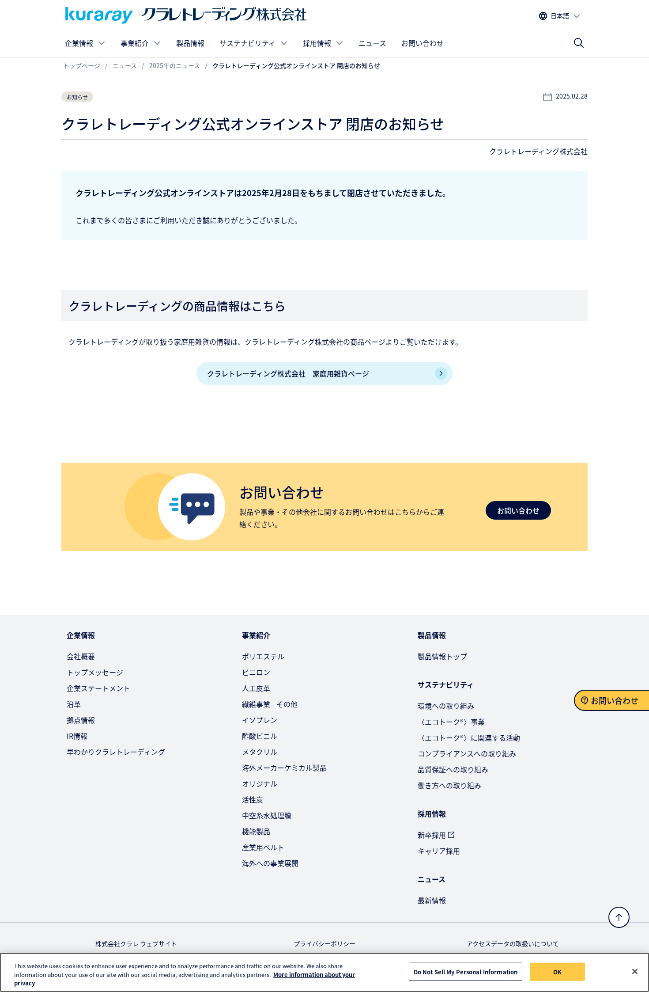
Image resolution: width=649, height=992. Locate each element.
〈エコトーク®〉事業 (451, 721)
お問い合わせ (422, 43)
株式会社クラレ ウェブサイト (136, 943)
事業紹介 (135, 43)
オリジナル (259, 783)
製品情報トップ (442, 656)
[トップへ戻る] (619, 917)
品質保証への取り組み (453, 769)
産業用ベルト (263, 847)
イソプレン (259, 720)
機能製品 (256, 831)
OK (557, 971)
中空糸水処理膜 (266, 815)
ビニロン (256, 672)
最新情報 (432, 900)
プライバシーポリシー (324, 943)
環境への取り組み (446, 705)
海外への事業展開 (270, 863)
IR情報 (77, 735)
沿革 (74, 704)
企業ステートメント (98, 688)
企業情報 (79, 43)
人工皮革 (256, 688)
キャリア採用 (439, 850)
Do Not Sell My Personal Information (466, 971)
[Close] (635, 971)
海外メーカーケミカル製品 (284, 767)
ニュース (372, 43)
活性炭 (252, 799)
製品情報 (190, 43)
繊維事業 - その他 (270, 704)
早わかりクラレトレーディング (116, 751)
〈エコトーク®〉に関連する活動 (469, 737)
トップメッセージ (95, 672)
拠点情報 (81, 720)
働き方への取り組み (449, 785)
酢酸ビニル (259, 735)
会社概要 (81, 656)
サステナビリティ (247, 43)
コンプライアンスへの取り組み (467, 753)
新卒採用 (432, 834)
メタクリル (259, 751)
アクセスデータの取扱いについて (513, 943)
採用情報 (317, 43)
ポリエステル (263, 656)
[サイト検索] (579, 43)
